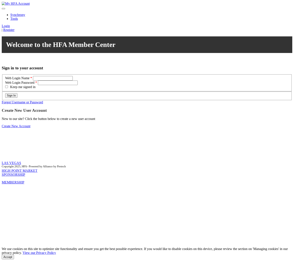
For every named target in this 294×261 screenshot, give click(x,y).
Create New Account (16, 126)
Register (8, 30)
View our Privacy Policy (39, 253)
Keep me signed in (23, 87)
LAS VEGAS (11, 163)
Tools (14, 18)
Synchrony (17, 15)
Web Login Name (17, 78)
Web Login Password (19, 82)
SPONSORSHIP (13, 174)
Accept (7, 257)
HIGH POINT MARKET (19, 170)
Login (6, 26)
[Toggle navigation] (3, 8)
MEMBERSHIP (13, 182)
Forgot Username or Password (22, 102)
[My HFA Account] (16, 3)
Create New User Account (24, 110)
